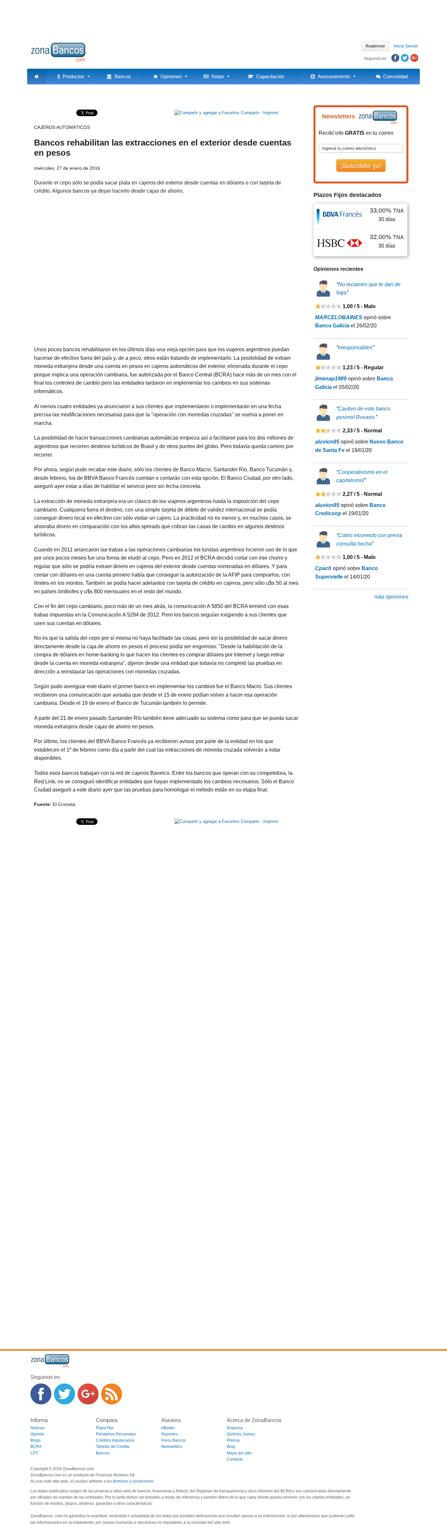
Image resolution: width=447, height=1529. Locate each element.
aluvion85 (327, 441)
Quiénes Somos (241, 1434)
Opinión (37, 1434)
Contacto (235, 1459)
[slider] (328, 306)
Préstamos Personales (116, 1434)
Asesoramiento (332, 76)
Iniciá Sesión (406, 45)
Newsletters (171, 1446)
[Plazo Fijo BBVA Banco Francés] (340, 216)
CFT (34, 1453)
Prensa (233, 1440)
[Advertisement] (223, 18)
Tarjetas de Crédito (113, 1446)
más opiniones (391, 596)
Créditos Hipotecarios (115, 1440)
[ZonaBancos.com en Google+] (88, 1393)
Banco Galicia (332, 325)
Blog (231, 1446)
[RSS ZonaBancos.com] (111, 1393)
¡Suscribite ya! (361, 165)
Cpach (323, 568)
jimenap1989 (331, 378)
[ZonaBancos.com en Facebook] (40, 1393)
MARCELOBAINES (338, 317)
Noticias (37, 1428)
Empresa (235, 1428)
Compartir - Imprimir (259, 112)
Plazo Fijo (105, 1428)
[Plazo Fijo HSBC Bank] (340, 243)
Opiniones (170, 76)
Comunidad (394, 76)
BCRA (36, 1446)
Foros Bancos (173, 1440)
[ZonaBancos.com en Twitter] (64, 1393)
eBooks (168, 1428)
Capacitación (269, 76)
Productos (72, 76)
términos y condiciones (133, 1481)
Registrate (375, 46)
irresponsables (355, 347)
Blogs (35, 1440)
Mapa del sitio (239, 1453)
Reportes (169, 1434)
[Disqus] (166, 1079)
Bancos (121, 76)
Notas (216, 76)
